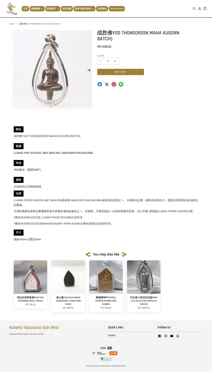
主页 (25, 8)
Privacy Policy (105, 366)
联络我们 (51, 8)
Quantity (101, 55)
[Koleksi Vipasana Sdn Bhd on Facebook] (160, 337)
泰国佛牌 (35, 8)
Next (89, 70)
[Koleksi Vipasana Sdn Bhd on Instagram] (166, 337)
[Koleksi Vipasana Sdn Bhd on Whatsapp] (178, 337)
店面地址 (102, 8)
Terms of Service (92, 366)
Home (11, 23)
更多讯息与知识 (83, 8)
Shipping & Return (119, 366)
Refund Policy (116, 8)
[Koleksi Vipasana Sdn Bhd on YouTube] (172, 337)
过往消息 (67, 8)
